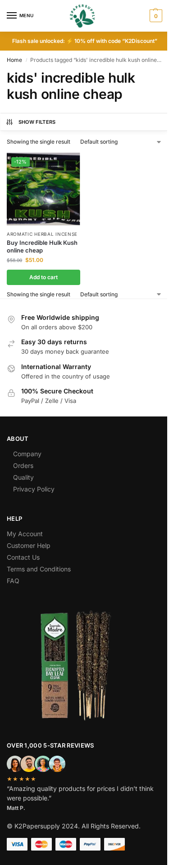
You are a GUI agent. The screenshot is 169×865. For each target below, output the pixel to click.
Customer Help (28, 545)
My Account (25, 534)
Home (14, 59)
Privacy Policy (34, 489)
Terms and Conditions (39, 569)
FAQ (13, 580)
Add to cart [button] (43, 277)
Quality (23, 477)
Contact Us (23, 557)
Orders (23, 465)
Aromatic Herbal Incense (42, 234)
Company (27, 454)
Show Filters (37, 122)
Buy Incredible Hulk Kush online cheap (42, 246)
